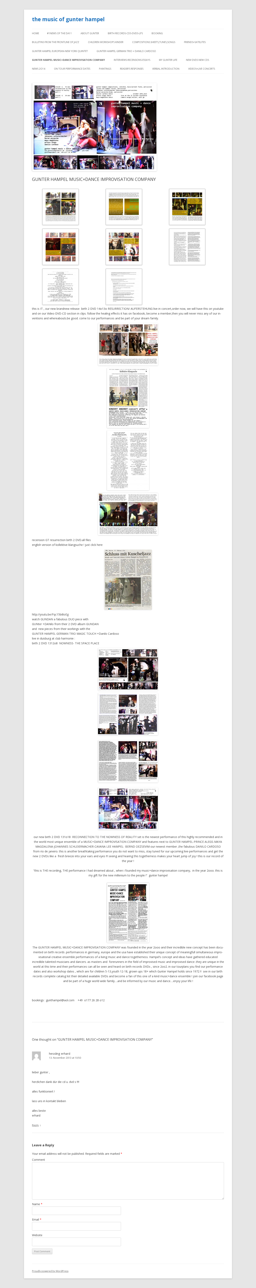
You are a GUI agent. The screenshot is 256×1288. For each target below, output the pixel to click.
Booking (157, 33)
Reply (35, 1125)
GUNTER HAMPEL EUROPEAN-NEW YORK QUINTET (60, 51)
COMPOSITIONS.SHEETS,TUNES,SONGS (153, 42)
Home (35, 33)
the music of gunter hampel (68, 19)
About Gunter (90, 33)
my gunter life (168, 60)
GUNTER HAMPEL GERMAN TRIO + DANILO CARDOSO (126, 51)
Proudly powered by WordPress (50, 1271)
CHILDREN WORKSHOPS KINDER (105, 42)
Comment (38, 1160)
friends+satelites (195, 42)
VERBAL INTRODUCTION (165, 68)
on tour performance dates (72, 68)
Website (37, 1235)
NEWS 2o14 (38, 68)
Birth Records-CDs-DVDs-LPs (125, 33)
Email (36, 1219)
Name (37, 1204)
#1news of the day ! (59, 33)
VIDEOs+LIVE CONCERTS (201, 68)
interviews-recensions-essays (132, 60)
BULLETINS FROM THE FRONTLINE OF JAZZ (55, 42)
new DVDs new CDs (197, 60)
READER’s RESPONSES (131, 68)
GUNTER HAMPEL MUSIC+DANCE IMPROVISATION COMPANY (68, 60)
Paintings (105, 68)
